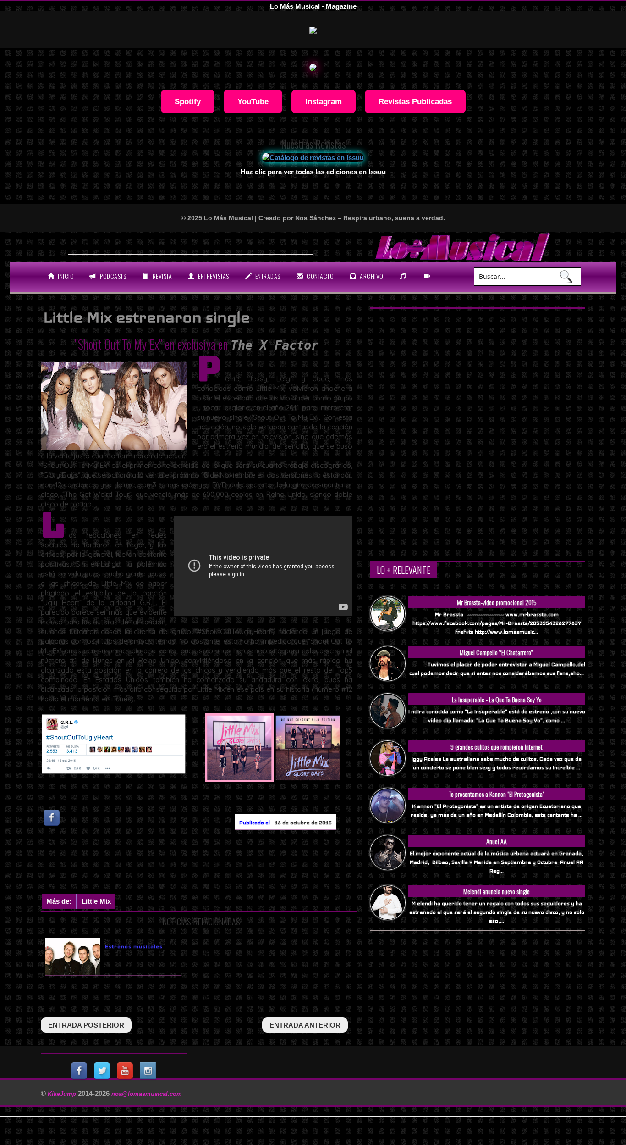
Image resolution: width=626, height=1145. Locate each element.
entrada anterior (304, 1025)
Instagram (323, 101)
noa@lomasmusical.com (146, 1093)
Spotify (188, 101)
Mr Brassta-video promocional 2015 (497, 602)
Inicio (65, 276)
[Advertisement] (207, 863)
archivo (371, 276)
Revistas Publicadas (415, 101)
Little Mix (96, 901)
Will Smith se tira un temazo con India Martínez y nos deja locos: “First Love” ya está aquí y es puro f (252, 246)
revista (161, 276)
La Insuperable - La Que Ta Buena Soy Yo (497, 699)
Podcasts (112, 276)
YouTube (253, 101)
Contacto (319, 276)
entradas (266, 276)
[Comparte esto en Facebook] (52, 817)
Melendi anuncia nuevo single (496, 891)
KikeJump (63, 1093)
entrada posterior (86, 1025)
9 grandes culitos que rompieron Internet (496, 746)
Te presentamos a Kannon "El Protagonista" (496, 794)
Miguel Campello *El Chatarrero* (496, 652)
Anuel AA (496, 841)
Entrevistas (213, 276)
